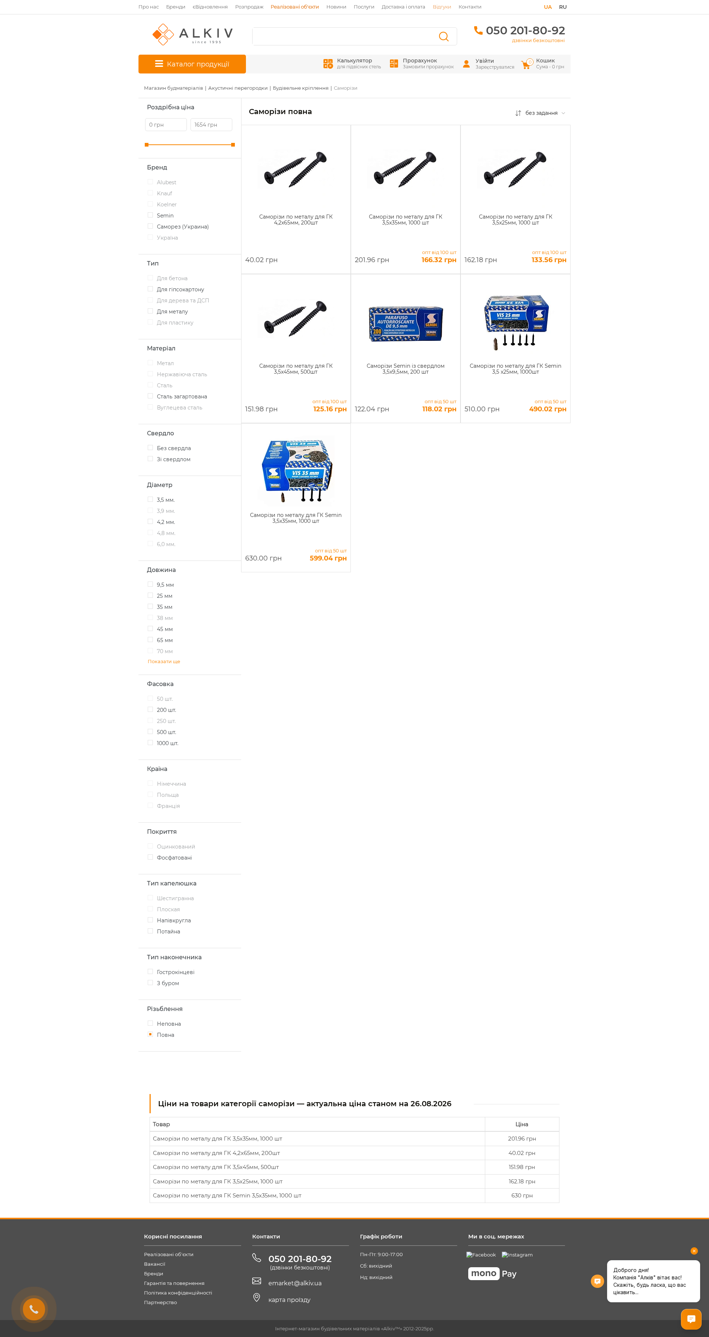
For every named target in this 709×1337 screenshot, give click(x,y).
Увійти (485, 61)
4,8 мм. (166, 533)
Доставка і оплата (403, 7)
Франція (168, 806)
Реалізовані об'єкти (168, 1254)
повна (165, 1035)
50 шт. (165, 699)
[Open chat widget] (691, 1319)
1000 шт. (167, 743)
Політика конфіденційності (178, 1293)
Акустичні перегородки (238, 88)
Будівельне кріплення (301, 88)
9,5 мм (165, 585)
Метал (165, 363)
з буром (168, 983)
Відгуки (442, 7)
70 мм (165, 651)
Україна (167, 237)
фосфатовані (174, 857)
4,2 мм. (166, 522)
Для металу (172, 311)
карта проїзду (289, 1299)
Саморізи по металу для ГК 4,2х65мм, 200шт (216, 1152)
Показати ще (164, 661)
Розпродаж (249, 7)
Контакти (470, 7)
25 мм (164, 596)
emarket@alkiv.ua (295, 1283)
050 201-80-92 (525, 30)
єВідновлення (210, 7)
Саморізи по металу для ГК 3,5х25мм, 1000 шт (217, 1181)
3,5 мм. (166, 500)
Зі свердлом (174, 459)
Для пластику (175, 322)
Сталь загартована (182, 396)
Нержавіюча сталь (182, 374)
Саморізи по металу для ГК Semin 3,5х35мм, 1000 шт (227, 1195)
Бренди (175, 7)
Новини (336, 7)
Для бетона (172, 278)
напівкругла (174, 920)
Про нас (148, 7)
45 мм (165, 629)
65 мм (165, 640)
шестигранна (175, 898)
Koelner (167, 204)
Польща (168, 795)
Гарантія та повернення (174, 1283)
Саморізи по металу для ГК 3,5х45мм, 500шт (216, 1166)
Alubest (167, 182)
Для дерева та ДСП (183, 300)
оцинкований (176, 846)
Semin (165, 215)
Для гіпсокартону (180, 289)
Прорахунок (428, 63)
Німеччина (171, 784)
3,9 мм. (166, 511)
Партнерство (160, 1302)
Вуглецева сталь (179, 407)
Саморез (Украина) (183, 226)
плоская (168, 909)
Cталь (164, 385)
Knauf (164, 193)
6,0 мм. (166, 544)
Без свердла (174, 448)
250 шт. (166, 721)
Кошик (547, 63)
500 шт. (166, 732)
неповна (169, 1024)
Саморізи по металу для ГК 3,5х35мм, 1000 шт (217, 1138)
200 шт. (166, 710)
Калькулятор (359, 63)
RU (563, 7)
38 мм (165, 618)
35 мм (164, 607)
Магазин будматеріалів (173, 88)
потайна (168, 931)
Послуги (364, 7)
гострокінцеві (176, 972)
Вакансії (154, 1264)
